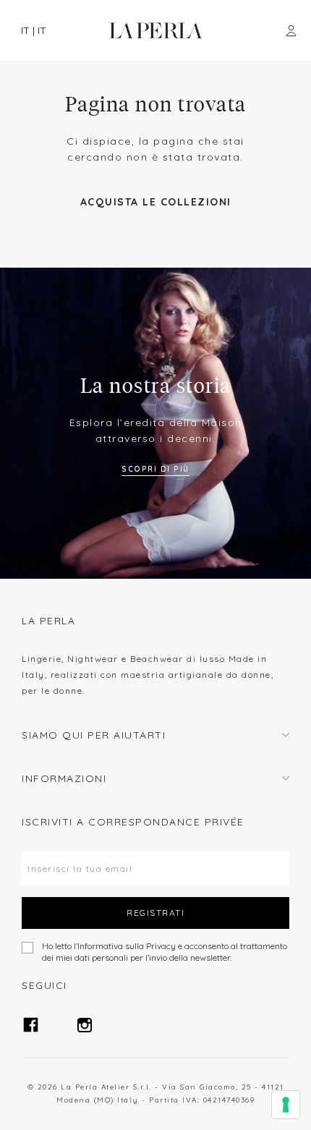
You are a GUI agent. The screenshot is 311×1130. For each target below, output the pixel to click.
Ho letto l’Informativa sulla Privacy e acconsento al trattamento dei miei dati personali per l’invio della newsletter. (164, 951)
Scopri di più (155, 469)
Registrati (155, 912)
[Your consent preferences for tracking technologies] (285, 1104)
